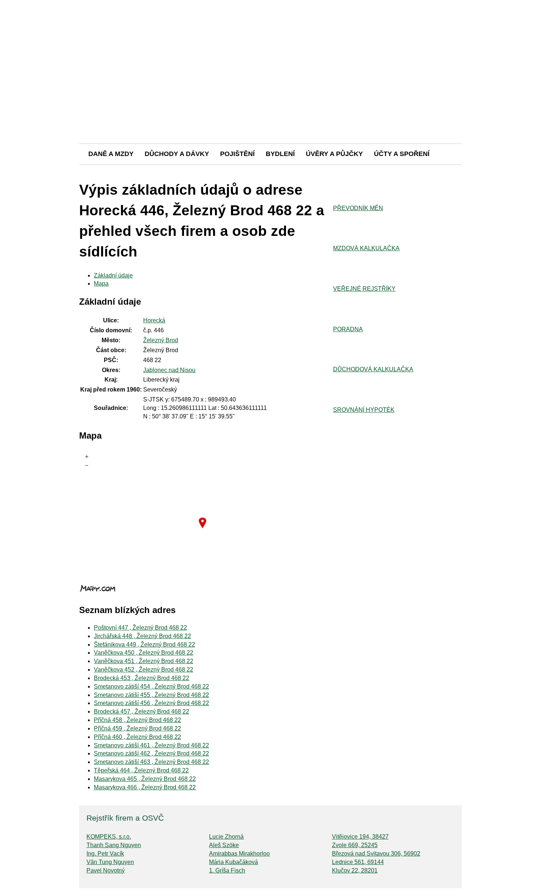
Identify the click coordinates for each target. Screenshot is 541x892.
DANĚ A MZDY (111, 153)
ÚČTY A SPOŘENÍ (401, 153)
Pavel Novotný (105, 870)
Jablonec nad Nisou (169, 370)
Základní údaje (113, 275)
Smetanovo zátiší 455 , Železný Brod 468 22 (151, 695)
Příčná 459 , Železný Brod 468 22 (137, 728)
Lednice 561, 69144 (358, 862)
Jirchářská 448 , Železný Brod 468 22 (142, 636)
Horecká (154, 320)
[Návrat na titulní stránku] (270, 117)
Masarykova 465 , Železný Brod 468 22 (145, 779)
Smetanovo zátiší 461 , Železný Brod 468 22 (151, 745)
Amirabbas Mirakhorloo (239, 853)
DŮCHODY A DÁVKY (177, 153)
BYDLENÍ (280, 153)
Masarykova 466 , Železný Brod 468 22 (145, 787)
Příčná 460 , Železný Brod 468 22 (137, 737)
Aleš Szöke (224, 845)
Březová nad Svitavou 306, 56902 (376, 853)
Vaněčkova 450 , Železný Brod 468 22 (143, 652)
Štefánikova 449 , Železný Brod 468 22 (144, 644)
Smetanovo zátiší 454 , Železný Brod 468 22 (151, 686)
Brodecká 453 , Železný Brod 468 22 (141, 678)
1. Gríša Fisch (227, 870)
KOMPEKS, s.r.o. (108, 836)
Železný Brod (160, 340)
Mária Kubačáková (233, 862)
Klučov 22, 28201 (355, 870)
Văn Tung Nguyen (110, 862)
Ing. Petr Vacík (105, 853)
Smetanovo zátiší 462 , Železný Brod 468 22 (151, 753)
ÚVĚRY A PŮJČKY (334, 153)
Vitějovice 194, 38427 (360, 836)
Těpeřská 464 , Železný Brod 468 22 (141, 770)
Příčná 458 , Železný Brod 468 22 (137, 720)
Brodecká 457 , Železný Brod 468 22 (141, 711)
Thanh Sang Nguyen (113, 845)
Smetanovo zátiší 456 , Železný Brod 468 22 (151, 703)
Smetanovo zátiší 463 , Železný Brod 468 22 (151, 762)
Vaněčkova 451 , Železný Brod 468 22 (143, 661)
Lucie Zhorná (226, 836)
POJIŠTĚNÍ (237, 153)
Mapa (101, 283)
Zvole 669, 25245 (355, 845)
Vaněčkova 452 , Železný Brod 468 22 (143, 669)
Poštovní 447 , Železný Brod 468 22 (140, 627)
